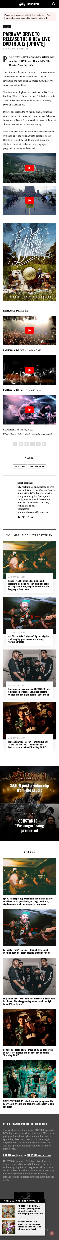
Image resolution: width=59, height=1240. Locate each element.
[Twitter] (27, 444)
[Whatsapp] (32, 444)
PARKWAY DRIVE (19, 56)
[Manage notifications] (51, 1233)
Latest (7, 27)
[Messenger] (21, 444)
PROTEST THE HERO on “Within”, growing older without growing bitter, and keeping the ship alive (30, 1209)
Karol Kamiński (25, 482)
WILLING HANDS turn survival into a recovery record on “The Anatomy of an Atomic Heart (29, 1225)
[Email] (44, 444)
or (25, 1155)
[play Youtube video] (29, 168)
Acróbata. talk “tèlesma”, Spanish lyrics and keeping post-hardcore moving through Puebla (28, 639)
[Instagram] (28, 517)
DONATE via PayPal (13, 1155)
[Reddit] (38, 444)
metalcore (20, 466)
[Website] (32, 517)
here (24, 84)
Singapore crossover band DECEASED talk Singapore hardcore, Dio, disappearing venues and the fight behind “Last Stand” (29, 691)
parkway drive (37, 466)
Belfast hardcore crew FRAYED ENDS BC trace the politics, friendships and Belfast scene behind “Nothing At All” (28, 744)
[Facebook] (15, 444)
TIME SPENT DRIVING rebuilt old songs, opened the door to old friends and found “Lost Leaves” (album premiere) (28, 1103)
